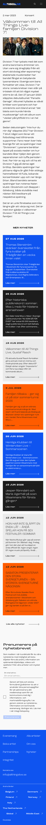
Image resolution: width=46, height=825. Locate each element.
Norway (33, 797)
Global (9, 814)
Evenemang (10, 736)
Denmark (32, 792)
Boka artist (9, 744)
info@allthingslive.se (14, 775)
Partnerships (11, 752)
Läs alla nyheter (15, 624)
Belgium (9, 792)
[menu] (41, 4)
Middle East (32, 814)
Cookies (7, 820)
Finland (10, 797)
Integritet (8, 760)
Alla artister (33, 736)
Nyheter (31, 752)
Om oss (31, 744)
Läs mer (10, 283)
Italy (9, 803)
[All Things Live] (11, 4)
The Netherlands (12, 808)
